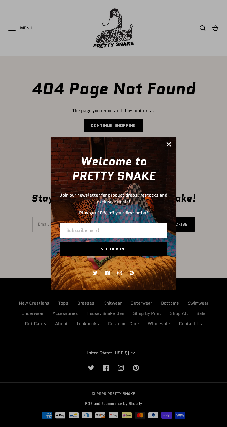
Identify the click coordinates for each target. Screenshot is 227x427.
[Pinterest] (132, 273)
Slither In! (113, 249)
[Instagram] (120, 273)
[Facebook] (107, 273)
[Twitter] (95, 273)
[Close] (169, 144)
